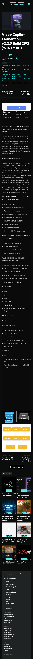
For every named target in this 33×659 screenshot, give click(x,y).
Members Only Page (9, 616)
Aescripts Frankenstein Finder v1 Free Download (24, 495)
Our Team (6, 644)
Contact (6, 650)
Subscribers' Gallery (9, 634)
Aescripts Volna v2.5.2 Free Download (9, 495)
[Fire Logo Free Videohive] (24, 552)
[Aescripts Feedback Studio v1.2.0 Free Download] (24, 507)
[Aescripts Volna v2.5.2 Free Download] (9, 484)
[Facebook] (20, 573)
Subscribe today (8, 628)
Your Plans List (7, 630)
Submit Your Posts (8, 636)
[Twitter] (28, 573)
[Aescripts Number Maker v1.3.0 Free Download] (9, 507)
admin (5, 55)
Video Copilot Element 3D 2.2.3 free (14, 74)
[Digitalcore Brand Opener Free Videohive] (24, 530)
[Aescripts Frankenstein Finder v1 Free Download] (24, 484)
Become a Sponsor (8, 614)
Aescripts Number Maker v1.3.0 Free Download (7, 518)
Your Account (7, 638)
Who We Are (7, 646)
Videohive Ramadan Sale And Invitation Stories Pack (8, 541)
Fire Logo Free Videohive (21, 563)
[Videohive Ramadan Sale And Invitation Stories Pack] (9, 530)
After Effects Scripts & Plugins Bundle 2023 (25, 93)
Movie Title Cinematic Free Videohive (8, 563)
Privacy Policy (7, 622)
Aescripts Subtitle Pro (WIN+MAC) (8, 92)
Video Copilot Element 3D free (12, 76)
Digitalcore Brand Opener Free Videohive (22, 541)
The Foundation (8, 648)
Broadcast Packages (9, 490)
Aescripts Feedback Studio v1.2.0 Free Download (23, 518)
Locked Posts (7, 632)
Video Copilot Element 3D (15, 63)
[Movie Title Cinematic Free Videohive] (9, 552)
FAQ (5, 618)
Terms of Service (8, 620)
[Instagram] (24, 573)
